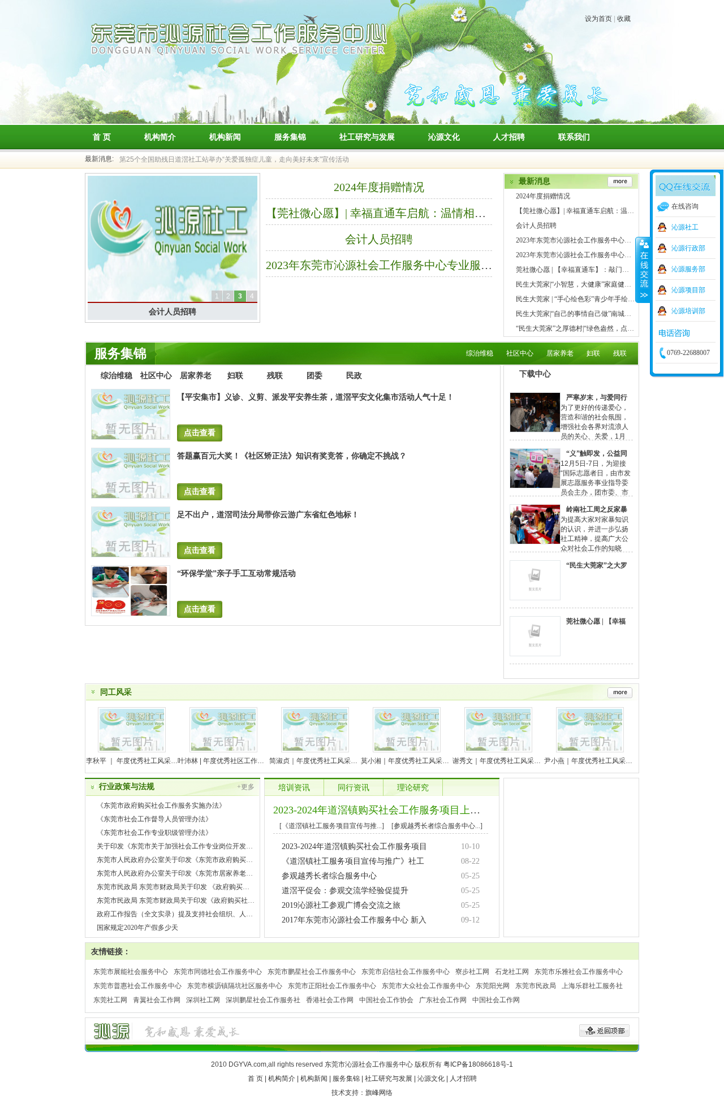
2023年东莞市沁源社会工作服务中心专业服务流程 (390, 265)
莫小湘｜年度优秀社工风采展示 (408, 761)
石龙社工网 (512, 972)
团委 (314, 375)
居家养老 (560, 353)
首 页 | (257, 1078)
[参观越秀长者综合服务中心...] (436, 826)
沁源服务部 (688, 269)
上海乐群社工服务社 (592, 986)
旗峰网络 (379, 1093)
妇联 (593, 353)
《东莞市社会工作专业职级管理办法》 (154, 833)
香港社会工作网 (330, 1000)
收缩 (643, 269)
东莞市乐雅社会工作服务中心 (579, 972)
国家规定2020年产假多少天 (137, 928)
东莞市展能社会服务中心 (130, 972)
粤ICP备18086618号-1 (478, 1064)
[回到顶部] (604, 1030)
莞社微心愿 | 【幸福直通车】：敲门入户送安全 (586, 270)
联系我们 (574, 136)
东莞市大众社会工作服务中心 (426, 986)
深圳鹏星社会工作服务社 (263, 1000)
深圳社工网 (203, 1000)
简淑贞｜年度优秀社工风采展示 (316, 761)
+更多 (246, 787)
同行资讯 (353, 787)
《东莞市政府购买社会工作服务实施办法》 (161, 805)
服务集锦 (290, 136)
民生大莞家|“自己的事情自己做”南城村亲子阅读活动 (594, 314)
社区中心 (519, 353)
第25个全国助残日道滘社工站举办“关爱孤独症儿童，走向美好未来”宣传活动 (234, 154)
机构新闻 (225, 136)
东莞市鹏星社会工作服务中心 (312, 972)
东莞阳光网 (493, 986)
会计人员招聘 (172, 311)
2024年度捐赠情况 (379, 187)
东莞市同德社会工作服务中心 (218, 972)
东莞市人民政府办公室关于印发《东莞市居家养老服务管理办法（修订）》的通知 (219, 873)
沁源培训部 (688, 311)
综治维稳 (479, 353)
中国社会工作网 (496, 1000)
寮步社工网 (472, 972)
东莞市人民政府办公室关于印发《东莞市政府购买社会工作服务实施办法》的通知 (219, 860)
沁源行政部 (688, 248)
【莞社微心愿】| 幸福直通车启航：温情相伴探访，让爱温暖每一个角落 (444, 213)
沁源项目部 (688, 290)
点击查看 (200, 432)
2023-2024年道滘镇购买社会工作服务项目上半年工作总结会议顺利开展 (432, 810)
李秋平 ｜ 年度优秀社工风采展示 (135, 761)
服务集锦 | (348, 1078)
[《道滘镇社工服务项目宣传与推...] (331, 826)
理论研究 (413, 787)
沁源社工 (685, 227)
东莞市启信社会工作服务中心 (405, 972)
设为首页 (598, 19)
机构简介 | (283, 1078)
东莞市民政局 (535, 986)
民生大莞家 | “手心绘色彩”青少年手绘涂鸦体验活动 (592, 299)
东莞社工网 (110, 1000)
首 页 (102, 136)
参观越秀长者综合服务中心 (329, 876)
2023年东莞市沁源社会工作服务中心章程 (577, 255)
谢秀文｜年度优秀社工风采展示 (500, 761)
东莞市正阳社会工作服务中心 (332, 986)
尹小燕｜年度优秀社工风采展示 (591, 761)
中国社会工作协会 (386, 1000)
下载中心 (535, 374)
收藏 (624, 19)
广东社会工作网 (443, 1000)
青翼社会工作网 (156, 1000)
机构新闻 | (315, 1078)
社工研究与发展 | (390, 1078)
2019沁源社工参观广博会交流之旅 (341, 905)
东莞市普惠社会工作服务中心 (137, 986)
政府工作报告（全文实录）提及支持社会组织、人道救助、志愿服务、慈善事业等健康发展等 (236, 914)
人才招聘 (509, 136)
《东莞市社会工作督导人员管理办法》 (154, 819)
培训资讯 (294, 787)
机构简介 (160, 136)
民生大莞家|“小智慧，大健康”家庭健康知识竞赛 (587, 284)
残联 (620, 353)
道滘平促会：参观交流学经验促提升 (345, 890)
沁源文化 (444, 136)
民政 (354, 375)
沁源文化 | (432, 1078)
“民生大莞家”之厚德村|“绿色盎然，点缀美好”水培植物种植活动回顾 (617, 328)
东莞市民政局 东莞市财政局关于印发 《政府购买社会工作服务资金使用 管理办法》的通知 (232, 887)
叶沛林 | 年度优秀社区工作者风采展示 (234, 761)
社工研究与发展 (367, 136)
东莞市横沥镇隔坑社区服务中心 (234, 986)
